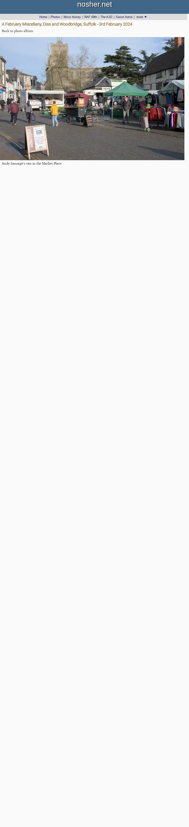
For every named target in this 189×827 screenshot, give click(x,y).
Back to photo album (17, 31)
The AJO (106, 17)
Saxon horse (124, 17)
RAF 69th (90, 17)
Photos (55, 17)
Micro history (72, 17)
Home (43, 17)
